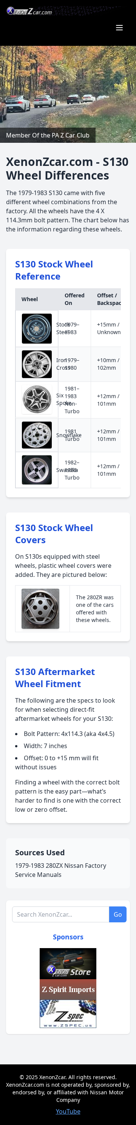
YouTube (68, 1111)
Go (118, 914)
